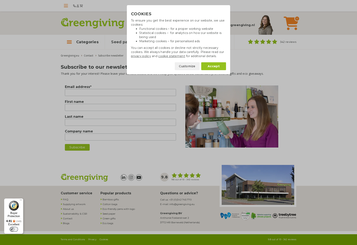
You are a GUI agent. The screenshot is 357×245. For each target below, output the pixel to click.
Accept (214, 66)
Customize (187, 66)
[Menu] (20, 200)
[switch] (14, 229)
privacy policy (141, 56)
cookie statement (171, 56)
